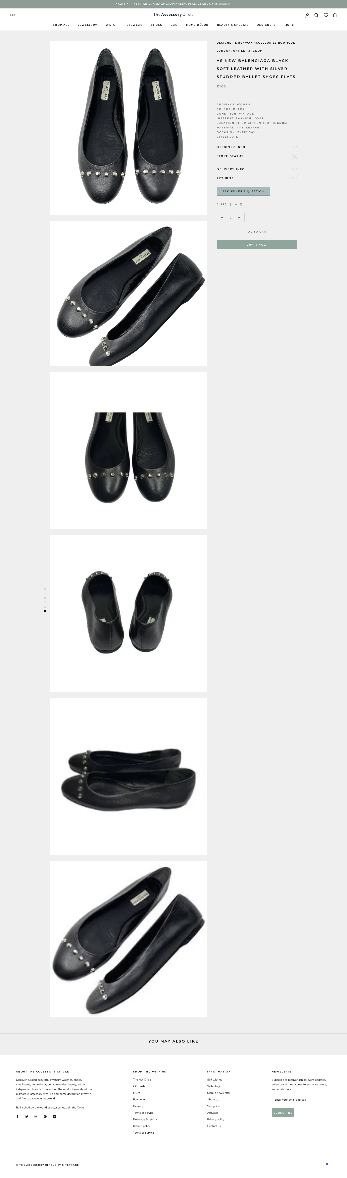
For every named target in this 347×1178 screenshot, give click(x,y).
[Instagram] (36, 1116)
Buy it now (257, 244)
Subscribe (283, 1112)
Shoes (156, 24)
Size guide (213, 1106)
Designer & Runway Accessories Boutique (256, 42)
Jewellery (87, 24)
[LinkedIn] (54, 1116)
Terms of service (143, 1113)
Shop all (61, 24)
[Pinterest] (241, 204)
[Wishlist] (326, 15)
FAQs (136, 1093)
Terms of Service (143, 1133)
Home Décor (197, 24)
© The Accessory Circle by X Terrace (47, 1165)
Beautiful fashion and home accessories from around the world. (173, 4)
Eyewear (135, 24)
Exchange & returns (145, 1119)
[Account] (307, 15)
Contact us (214, 1126)
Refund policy (141, 1126)
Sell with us (214, 1080)
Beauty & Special (232, 24)
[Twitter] (236, 204)
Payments (139, 1099)
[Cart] (335, 15)
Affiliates (212, 1113)
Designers (266, 24)
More (289, 24)
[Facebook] (230, 204)
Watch (112, 24)
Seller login (214, 1086)
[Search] (316, 15)
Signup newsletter (218, 1093)
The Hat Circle (142, 1080)
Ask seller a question (243, 191)
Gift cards (139, 1086)
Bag (174, 24)
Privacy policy (215, 1119)
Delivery (138, 1106)
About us (213, 1099)
